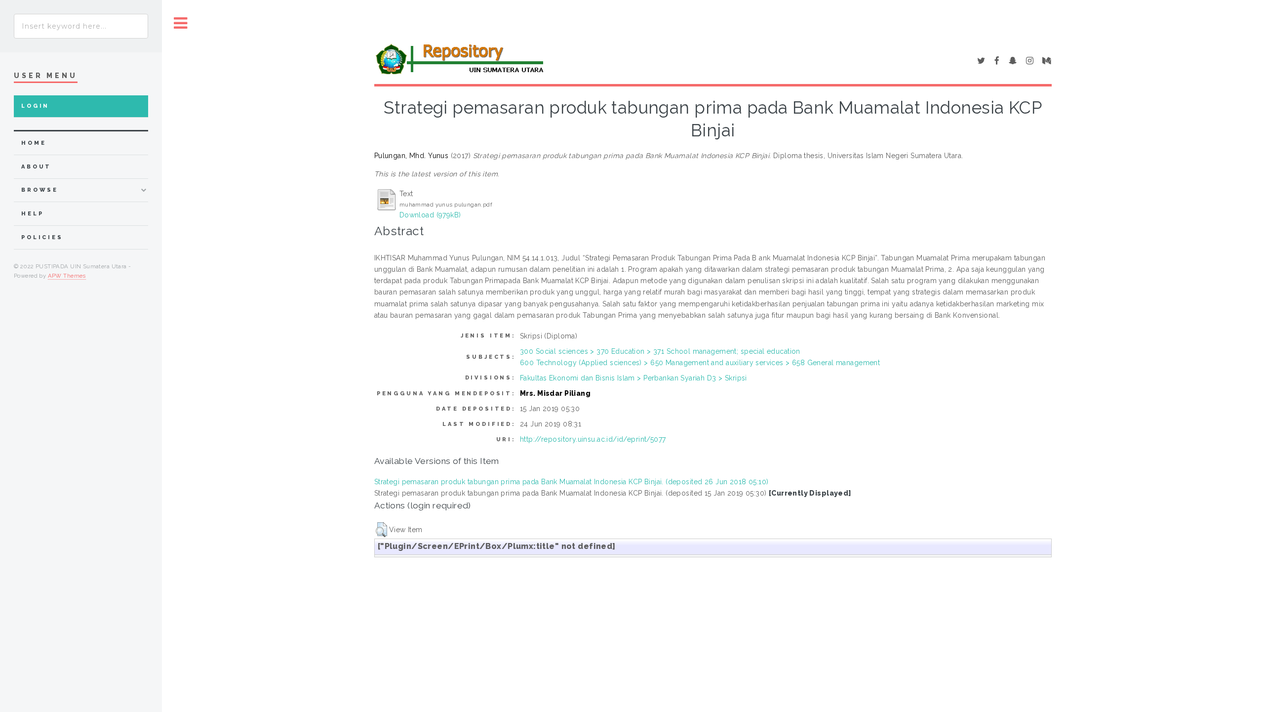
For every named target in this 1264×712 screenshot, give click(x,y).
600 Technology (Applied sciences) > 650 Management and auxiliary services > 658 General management (700, 363)
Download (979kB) (430, 215)
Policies (42, 237)
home (33, 143)
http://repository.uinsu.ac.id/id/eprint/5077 (593, 439)
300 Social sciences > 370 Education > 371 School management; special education (660, 351)
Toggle (180, 23)
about (36, 167)
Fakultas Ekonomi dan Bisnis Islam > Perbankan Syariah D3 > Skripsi (633, 378)
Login (35, 106)
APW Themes (67, 275)
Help (32, 213)
